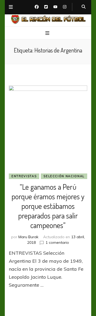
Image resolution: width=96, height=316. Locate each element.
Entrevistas (24, 176)
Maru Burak (28, 236)
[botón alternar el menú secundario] (11, 7)
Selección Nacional (64, 176)
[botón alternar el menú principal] (48, 33)
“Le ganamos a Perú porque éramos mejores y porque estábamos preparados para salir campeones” (48, 206)
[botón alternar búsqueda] (84, 7)
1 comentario (57, 242)
